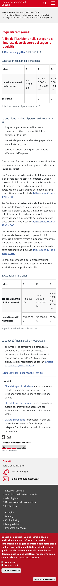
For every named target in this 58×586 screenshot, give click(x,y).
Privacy (9, 516)
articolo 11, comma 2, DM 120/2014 (29, 363)
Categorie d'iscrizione (13, 17)
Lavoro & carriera (14, 490)
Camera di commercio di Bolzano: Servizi (24, 12)
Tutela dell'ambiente (12, 15)
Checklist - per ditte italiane (19, 386)
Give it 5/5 (24, 448)
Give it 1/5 (4, 448)
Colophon (10, 512)
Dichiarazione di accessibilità (20, 502)
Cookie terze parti (11, 565)
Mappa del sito (13, 524)
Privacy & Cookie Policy (30, 557)
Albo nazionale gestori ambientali (36, 15)
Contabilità (11, 506)
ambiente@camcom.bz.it (25, 479)
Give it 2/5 (9, 448)
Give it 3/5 (14, 448)
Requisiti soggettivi (14, 52)
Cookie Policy (12, 520)
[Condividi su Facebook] (3, 437)
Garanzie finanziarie (15, 419)
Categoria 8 (28, 17)
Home (4, 12)
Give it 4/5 (19, 448)
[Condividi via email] (9, 437)
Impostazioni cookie (16, 528)
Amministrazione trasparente (21, 494)
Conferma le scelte (11, 570)
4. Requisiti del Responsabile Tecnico (22, 373)
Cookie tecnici (9, 562)
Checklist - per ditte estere (18, 403)
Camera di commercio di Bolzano (14, 3)
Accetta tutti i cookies (44, 579)
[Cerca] (45, 3)
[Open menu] (53, 3)
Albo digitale (11, 498)
